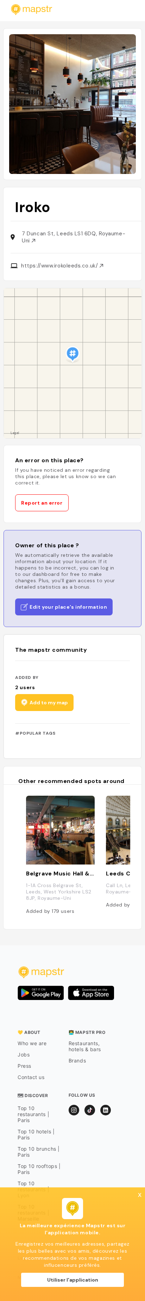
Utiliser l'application (72, 1280)
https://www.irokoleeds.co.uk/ (60, 265)
